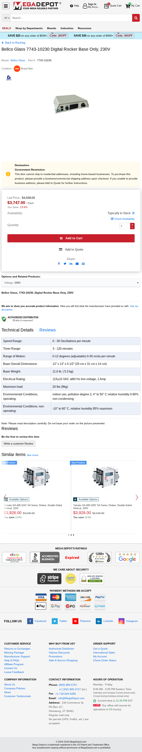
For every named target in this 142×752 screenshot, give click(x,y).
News (7, 692)
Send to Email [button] (77, 264)
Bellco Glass (18, 60)
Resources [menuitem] (84, 28)
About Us (9, 684)
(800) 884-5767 (68, 684)
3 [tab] (73, 536)
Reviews (47, 330)
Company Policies (14, 688)
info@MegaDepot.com (71, 698)
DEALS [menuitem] (6, 28)
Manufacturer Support (17, 656)
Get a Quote (100, 648)
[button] (133, 213)
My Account (100, 656)
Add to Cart (73, 238)
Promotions (55, 656)
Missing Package (14, 652)
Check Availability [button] (124, 218)
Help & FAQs (11, 660)
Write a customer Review (18, 443)
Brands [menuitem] (51, 28)
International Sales (104, 652)
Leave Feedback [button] (14, 672)
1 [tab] (68, 536)
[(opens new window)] (57, 557)
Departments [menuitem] (29, 28)
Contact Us (10, 668)
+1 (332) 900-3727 (70, 689)
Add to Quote (74, 249)
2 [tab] (71, 536)
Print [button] (83, 263)
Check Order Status (104, 660)
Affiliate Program (14, 664)
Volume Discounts (59, 652)
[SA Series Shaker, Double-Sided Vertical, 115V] (36, 477)
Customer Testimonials (17, 696)
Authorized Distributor (61, 648)
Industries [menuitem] (67, 28)
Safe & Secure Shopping (63, 660)
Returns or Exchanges (17, 648)
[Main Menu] (5, 5)
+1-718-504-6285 (65, 693)
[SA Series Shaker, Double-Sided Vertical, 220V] (106, 477)
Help (76, 5)
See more (32, 455)
